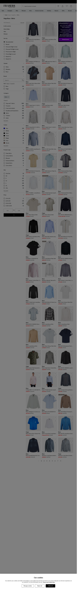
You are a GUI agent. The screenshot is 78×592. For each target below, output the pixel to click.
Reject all (39, 585)
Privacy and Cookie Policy (49, 582)
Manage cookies (28, 585)
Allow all (50, 585)
